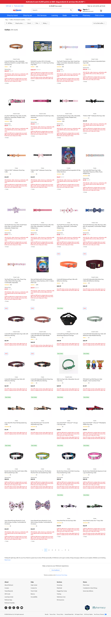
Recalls (46, 614)
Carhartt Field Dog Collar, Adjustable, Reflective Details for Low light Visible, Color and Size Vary (16, 62)
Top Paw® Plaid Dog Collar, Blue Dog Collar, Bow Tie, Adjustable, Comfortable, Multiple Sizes (94, 226)
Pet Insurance (60, 600)
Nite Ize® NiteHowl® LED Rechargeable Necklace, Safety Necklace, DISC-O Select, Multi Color (42, 281)
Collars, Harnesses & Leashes (17, 19)
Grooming (59, 585)
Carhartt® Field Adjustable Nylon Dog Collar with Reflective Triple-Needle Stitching (41, 335)
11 (65, 550)
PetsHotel (59, 588)
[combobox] (52, 10)
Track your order (18, 6)
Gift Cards (7, 594)
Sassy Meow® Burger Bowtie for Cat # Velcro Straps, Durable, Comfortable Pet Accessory (15, 522)
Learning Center (9, 597)
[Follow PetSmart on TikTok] (17, 607)
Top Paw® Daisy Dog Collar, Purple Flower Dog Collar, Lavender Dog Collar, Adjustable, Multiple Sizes (16, 226)
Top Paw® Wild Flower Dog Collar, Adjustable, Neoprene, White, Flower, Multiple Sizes (93, 171)
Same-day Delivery (88, 591)
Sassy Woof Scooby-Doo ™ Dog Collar (93, 520)
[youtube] (21, 607)
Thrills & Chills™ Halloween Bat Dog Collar (94, 115)
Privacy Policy (60, 614)
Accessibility (34, 597)
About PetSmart (9, 585)
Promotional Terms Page (61, 575)
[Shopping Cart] (103, 11)
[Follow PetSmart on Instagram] (10, 607)
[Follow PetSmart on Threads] (13, 607)
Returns (33, 594)
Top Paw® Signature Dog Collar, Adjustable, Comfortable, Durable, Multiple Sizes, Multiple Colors (68, 117)
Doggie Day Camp (62, 591)
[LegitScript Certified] (87, 607)
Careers (7, 588)
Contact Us (34, 588)
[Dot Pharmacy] (99, 608)
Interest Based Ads (69, 614)
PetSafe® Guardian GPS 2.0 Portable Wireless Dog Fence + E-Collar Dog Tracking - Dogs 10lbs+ (42, 62)
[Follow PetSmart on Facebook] (6, 607)
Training (59, 594)
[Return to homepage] (17, 10)
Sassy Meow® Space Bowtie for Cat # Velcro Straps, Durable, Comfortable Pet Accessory (41, 522)
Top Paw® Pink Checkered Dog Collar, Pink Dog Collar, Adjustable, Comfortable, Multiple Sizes (42, 226)
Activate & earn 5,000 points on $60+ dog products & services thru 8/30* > (55, 2)
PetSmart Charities (10, 603)
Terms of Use (52, 614)
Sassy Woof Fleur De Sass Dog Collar (66, 520)
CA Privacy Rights (88, 614)
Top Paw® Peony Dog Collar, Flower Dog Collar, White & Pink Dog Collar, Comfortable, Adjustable (15, 281)
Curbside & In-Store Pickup (90, 588)
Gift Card (8, 6)
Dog (6, 19)
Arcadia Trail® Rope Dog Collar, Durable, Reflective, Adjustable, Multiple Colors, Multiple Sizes (15, 117)
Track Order (34, 591)
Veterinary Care (61, 597)
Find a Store (86, 585)
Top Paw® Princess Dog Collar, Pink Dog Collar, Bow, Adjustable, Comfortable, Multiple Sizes (67, 226)
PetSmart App (8, 600)
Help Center (34, 585)
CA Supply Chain (79, 614)
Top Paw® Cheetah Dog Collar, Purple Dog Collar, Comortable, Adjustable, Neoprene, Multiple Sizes (68, 62)
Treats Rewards (9, 591)
